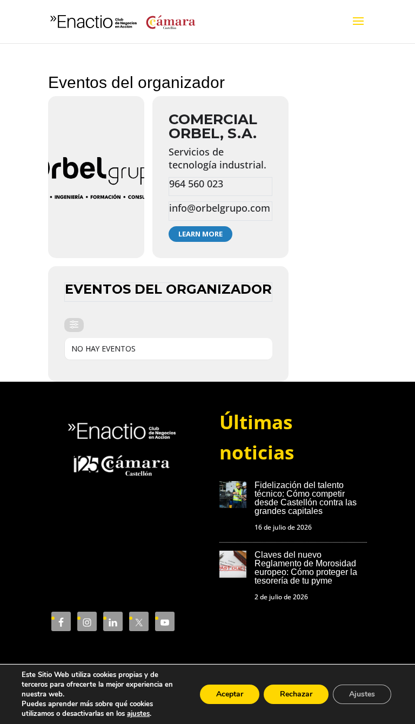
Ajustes (362, 694)
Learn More (200, 234)
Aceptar (229, 694)
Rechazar (296, 694)
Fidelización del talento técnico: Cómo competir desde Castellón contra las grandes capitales (306, 498)
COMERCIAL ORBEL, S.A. (213, 126)
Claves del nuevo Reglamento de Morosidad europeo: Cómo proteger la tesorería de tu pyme (306, 567)
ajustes (138, 714)
